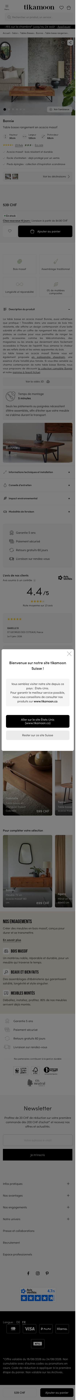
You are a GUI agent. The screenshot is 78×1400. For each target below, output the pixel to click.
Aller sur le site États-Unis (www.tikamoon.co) (37, 721)
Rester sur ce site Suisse (37, 735)
